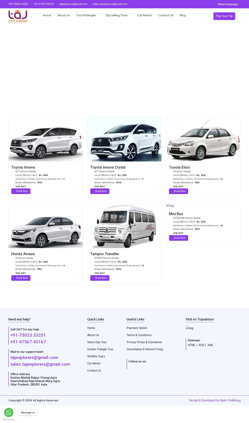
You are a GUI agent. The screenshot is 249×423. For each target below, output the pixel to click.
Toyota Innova (23, 167)
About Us (64, 15)
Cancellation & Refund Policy (145, 349)
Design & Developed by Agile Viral (211, 400)
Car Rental (144, 15)
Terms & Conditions (139, 335)
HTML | (192, 345)
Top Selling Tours (117, 15)
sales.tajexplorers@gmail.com (40, 364)
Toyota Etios (179, 167)
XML (210, 345)
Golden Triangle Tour (100, 349)
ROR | (202, 345)
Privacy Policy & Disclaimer (144, 342)
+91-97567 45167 (28, 341)
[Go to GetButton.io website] (9, 419)
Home (47, 15)
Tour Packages (86, 15)
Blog (183, 15)
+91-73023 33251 (28, 335)
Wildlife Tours (96, 356)
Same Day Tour (96, 342)
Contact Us (165, 15)
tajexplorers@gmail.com (34, 357)
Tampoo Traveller (104, 254)
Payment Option (137, 328)
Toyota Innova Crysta (108, 167)
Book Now (22, 191)
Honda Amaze (23, 254)
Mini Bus (176, 214)
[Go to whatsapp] (8, 412)
